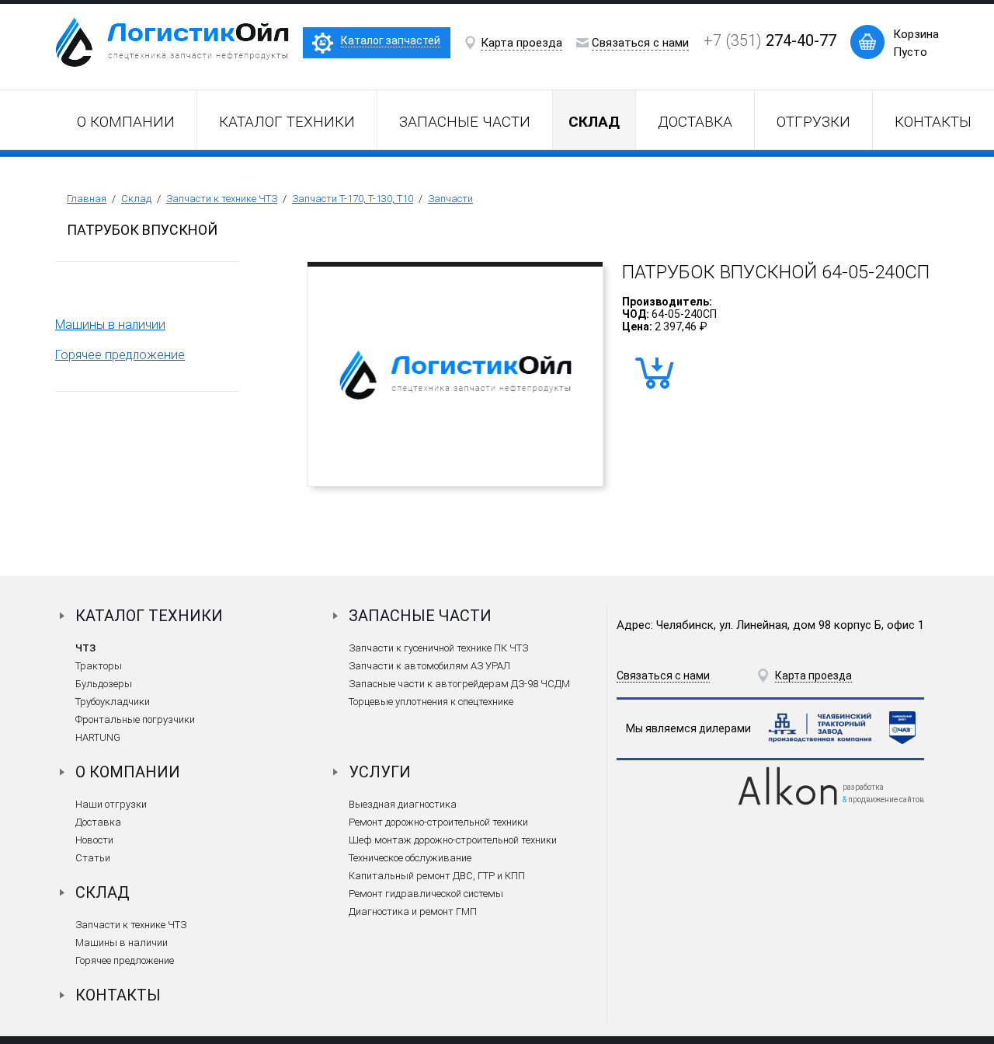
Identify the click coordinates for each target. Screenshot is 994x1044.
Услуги (380, 772)
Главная (86, 198)
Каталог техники (287, 122)
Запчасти (450, 198)
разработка (863, 787)
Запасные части (464, 122)
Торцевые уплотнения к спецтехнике (431, 701)
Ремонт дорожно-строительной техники (438, 822)
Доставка (695, 122)
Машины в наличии (110, 324)
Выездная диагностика (403, 804)
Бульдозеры (103, 684)
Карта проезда (521, 43)
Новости (94, 840)
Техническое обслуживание (410, 858)
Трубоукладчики (112, 701)
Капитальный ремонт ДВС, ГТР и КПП (437, 876)
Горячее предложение (120, 354)
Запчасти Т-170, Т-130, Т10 (352, 198)
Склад (136, 198)
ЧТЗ (85, 648)
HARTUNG (97, 737)
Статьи (92, 858)
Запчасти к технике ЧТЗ (221, 198)
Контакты (933, 122)
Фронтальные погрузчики (135, 719)
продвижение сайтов (886, 799)
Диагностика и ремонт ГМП (413, 911)
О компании (126, 122)
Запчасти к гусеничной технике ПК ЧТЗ (438, 648)
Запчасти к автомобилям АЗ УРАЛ (429, 666)
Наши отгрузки (111, 804)
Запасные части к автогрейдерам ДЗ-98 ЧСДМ (459, 684)
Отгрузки (813, 122)
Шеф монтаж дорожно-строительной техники (453, 840)
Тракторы (98, 666)
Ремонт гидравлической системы (426, 893)
